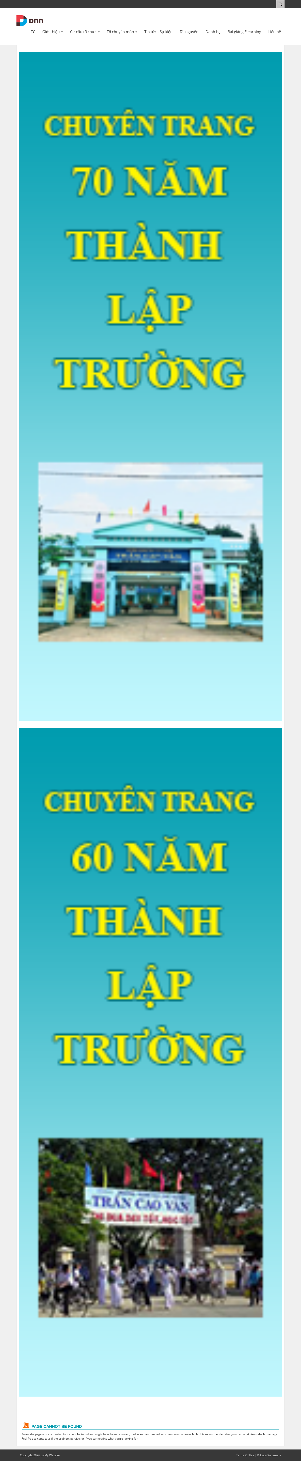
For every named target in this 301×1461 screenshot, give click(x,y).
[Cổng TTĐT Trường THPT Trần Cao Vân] (30, 20)
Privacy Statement (269, 1455)
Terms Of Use (245, 1455)
